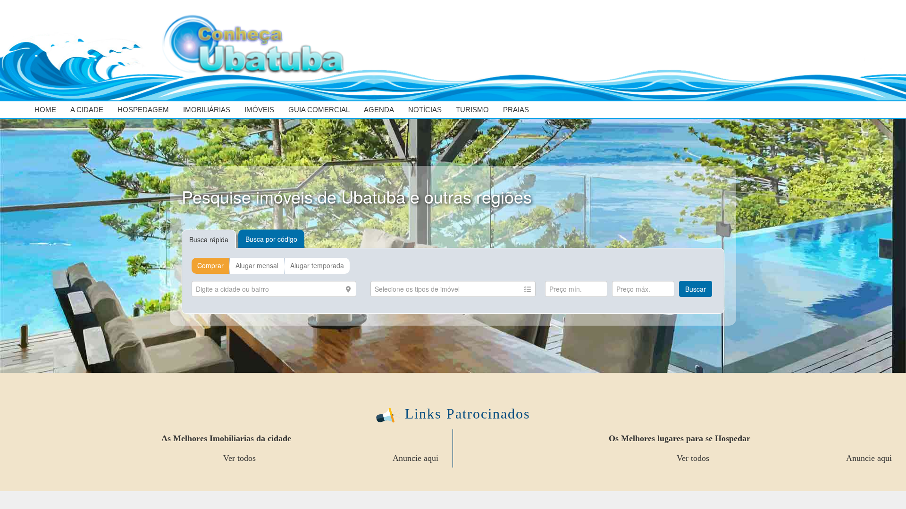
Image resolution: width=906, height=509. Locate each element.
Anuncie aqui (415, 458)
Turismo (472, 110)
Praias (516, 110)
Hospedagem (143, 110)
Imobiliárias (206, 110)
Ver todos (239, 458)
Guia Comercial (319, 110)
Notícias (425, 110)
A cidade (86, 110)
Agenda (379, 110)
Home (45, 110)
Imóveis (259, 110)
